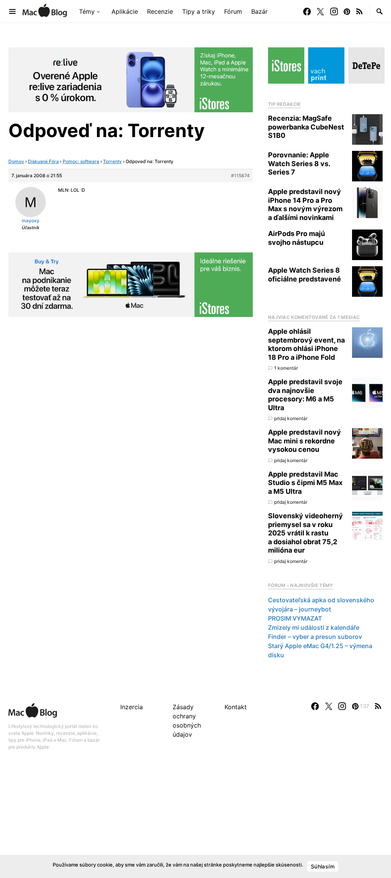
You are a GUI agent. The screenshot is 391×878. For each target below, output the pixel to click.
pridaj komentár (290, 418)
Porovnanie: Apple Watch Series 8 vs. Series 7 (299, 163)
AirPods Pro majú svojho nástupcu (296, 238)
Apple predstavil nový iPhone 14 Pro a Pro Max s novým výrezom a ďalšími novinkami (305, 205)
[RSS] (359, 11)
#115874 (240, 175)
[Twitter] (320, 11)
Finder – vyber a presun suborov (315, 636)
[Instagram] (334, 11)
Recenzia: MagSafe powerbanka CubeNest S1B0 (306, 126)
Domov (16, 161)
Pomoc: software (81, 161)
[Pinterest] (347, 11)
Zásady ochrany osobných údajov (187, 720)
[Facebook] (307, 11)
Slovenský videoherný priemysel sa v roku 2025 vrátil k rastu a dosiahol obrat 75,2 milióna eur (305, 533)
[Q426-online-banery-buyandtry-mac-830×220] (130, 284)
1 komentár (286, 368)
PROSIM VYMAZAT (295, 618)
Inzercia (131, 707)
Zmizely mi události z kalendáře (313, 627)
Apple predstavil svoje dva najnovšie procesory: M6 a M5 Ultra (305, 395)
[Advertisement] (195, 822)
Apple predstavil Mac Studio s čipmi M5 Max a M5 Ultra (305, 482)
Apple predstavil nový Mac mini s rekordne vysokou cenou (304, 440)
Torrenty (112, 161)
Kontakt (236, 707)
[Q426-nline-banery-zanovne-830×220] (130, 79)
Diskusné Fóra (43, 161)
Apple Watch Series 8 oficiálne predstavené (304, 274)
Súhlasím (322, 866)
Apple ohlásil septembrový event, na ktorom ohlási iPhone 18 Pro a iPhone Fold (306, 344)
